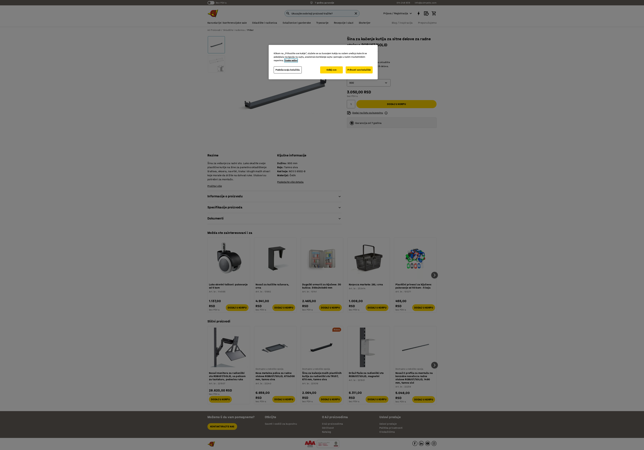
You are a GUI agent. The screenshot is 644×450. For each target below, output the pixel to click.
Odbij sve (331, 69)
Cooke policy (291, 60)
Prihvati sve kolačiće (359, 69)
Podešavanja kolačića (288, 69)
